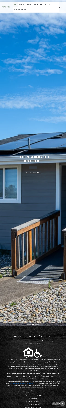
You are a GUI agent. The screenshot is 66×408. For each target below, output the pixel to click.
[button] (61, 7)
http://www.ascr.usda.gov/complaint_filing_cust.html (21, 383)
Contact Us (47, 4)
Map (41, 4)
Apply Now (33, 168)
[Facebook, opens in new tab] (33, 324)
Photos (36, 4)
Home (15, 4)
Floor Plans (29, 4)
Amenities (21, 4)
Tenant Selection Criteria (21, 9)
